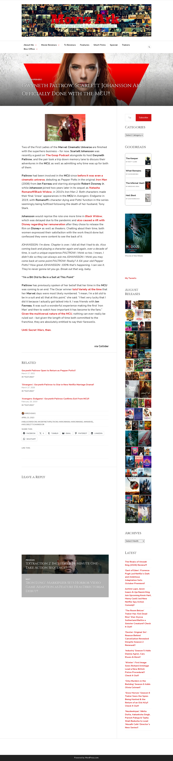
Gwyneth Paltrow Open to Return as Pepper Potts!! (49, 370)
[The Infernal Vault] (148, 188)
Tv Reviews (70, 44)
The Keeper (132, 158)
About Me (29, 44)
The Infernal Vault (135, 183)
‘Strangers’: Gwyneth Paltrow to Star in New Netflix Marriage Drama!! (58, 384)
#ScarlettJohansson (33, 424)
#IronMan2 (77, 422)
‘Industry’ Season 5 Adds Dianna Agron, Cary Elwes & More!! (138, 654)
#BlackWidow (30, 422)
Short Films (100, 44)
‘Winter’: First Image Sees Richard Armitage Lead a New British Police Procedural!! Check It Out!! (137, 669)
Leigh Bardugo (134, 198)
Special (114, 44)
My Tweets (130, 278)
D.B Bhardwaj (133, 174)
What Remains (133, 170)
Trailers (126, 44)
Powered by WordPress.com (86, 758)
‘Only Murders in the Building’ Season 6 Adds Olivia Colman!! (137, 684)
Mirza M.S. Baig (133, 186)
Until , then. (36, 330)
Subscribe (143, 117)
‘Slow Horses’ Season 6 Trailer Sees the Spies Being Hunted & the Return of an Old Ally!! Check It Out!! (137, 699)
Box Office (29, 49)
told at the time (87, 289)
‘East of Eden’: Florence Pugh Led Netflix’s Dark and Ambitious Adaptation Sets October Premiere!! (137, 577)
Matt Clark (132, 162)
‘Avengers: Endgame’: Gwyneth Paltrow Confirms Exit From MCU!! (55, 398)
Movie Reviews (49, 44)
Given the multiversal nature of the (47, 314)
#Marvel (89, 422)
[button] (128, 304)
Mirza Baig (30, 413)
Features (84, 44)
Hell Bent (131, 195)
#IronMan (65, 422)
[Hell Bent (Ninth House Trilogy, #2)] (148, 201)
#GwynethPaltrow (48, 422)
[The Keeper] (148, 164)
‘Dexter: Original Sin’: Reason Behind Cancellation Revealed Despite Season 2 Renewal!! (137, 639)
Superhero (36, 79)
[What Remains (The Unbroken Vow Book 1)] (148, 176)
